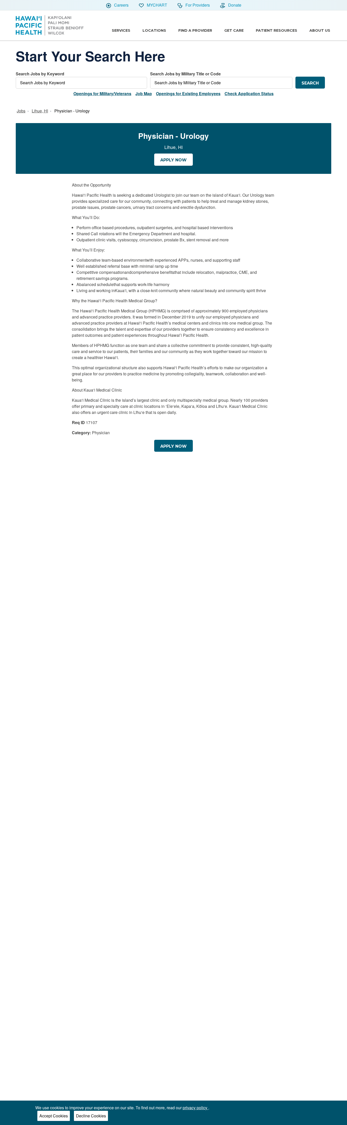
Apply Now (173, 160)
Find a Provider (195, 30)
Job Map (143, 93)
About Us (319, 30)
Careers (121, 5)
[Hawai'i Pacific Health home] (50, 25)
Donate (234, 5)
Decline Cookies (91, 1116)
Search (310, 83)
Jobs (21, 111)
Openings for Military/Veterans (102, 93)
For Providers (197, 5)
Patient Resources (276, 30)
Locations (154, 30)
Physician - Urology (72, 111)
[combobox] (81, 80)
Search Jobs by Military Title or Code (185, 74)
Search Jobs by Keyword (40, 74)
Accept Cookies (53, 1116)
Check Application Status (249, 93)
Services (121, 30)
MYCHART (156, 5)
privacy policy (195, 1108)
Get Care (234, 30)
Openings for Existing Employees (188, 93)
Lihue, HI (40, 111)
